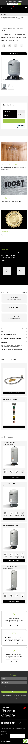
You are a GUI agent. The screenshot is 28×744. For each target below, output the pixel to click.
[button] (3, 69)
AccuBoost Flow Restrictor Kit (11, 399)
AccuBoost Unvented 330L (10, 525)
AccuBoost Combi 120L (9, 442)
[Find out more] (21, 723)
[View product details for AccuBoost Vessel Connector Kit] (14, 379)
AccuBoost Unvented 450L (10, 566)
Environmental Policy (5, 730)
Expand (14, 121)
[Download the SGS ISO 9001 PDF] (13, 723)
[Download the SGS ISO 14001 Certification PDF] (10, 723)
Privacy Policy (4, 731)
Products (7, 17)
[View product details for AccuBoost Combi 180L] (14, 498)
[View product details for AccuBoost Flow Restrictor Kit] (14, 413)
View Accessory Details (14, 392)
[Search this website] (19, 4)
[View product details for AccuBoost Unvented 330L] (14, 539)
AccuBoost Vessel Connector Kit (12, 365)
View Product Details (14, 477)
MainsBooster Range (14, 17)
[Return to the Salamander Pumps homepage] (7, 7)
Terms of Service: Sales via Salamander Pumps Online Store (13, 728)
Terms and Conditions (5, 727)
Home (2, 17)
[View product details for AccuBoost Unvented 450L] (14, 580)
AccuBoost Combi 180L (9, 484)
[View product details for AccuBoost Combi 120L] (14, 457)
